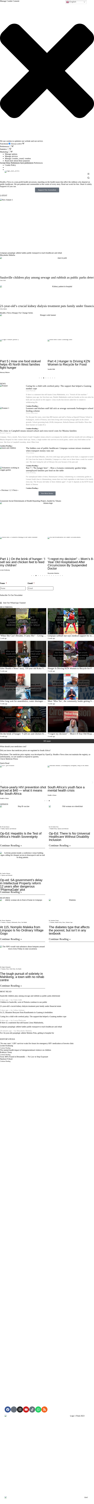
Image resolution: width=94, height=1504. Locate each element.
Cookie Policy (10, 165)
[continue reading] (23, 348)
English (72, 2)
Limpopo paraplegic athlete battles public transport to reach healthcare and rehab (31, 253)
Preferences (15, 163)
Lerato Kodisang (6, 1046)
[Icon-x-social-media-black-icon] (14, 1409)
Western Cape (69, 922)
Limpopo (8, 922)
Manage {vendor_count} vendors (18, 158)
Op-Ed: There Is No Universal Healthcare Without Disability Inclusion (69, 837)
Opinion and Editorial (10, 828)
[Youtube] (26, 1409)
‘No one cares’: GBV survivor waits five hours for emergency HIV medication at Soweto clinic (37, 1043)
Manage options (11, 154)
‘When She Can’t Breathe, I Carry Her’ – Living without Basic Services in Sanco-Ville (39, 635)
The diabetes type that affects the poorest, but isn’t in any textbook (69, 930)
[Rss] (44, 1409)
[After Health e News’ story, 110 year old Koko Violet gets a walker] (23, 654)
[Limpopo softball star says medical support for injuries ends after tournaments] (71, 621)
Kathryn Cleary (6, 1052)
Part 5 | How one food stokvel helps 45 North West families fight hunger (20, 364)
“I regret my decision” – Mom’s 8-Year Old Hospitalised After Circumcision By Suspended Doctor (71, 563)
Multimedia (14, 922)
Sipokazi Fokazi (6, 1059)
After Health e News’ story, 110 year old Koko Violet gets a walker (30, 668)
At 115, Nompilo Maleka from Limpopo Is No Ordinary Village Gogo (21, 930)
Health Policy (53, 828)
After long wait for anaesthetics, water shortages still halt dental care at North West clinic (40, 701)
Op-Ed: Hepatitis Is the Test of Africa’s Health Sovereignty (20, 835)
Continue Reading (5, 1048)
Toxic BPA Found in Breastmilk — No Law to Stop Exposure (24, 1057)
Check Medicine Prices (9, 759)
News (19, 922)
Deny (8, 163)
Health (3, 828)
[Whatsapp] (38, 1409)
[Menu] (88, 174)
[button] (47, 71)
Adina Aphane (18, 1010)
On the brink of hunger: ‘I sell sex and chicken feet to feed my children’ (32, 734)
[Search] (88, 178)
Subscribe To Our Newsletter (11, 595)
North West (12, 969)
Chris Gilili (17, 1000)
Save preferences (26, 163)
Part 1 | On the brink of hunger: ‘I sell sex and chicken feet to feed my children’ (22, 562)
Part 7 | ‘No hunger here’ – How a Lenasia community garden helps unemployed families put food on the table (56, 469)
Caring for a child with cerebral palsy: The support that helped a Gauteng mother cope (33, 1016)
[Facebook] (8, 1409)
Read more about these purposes (17, 161)
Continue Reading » (32, 406)
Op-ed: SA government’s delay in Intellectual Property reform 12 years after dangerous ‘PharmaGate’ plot (21, 884)
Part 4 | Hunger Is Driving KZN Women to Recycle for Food (69, 362)
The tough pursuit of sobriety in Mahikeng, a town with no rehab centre (22, 977)
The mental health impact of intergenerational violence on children (25, 1050)
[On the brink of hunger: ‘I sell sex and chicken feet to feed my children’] (23, 719)
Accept (3, 163)
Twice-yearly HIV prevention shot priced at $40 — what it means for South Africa (23, 790)
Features (3, 922)
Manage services (11, 156)
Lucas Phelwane (19, 1020)
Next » (15, 490)
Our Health (24, 922)
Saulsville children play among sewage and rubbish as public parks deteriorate (30, 996)
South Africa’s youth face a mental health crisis (66, 788)
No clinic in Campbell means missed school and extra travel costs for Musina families (38, 431)
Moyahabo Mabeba (7, 255)
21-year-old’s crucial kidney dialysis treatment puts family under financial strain (30, 1006)
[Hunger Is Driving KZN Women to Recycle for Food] (71, 654)
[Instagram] (20, 1409)
